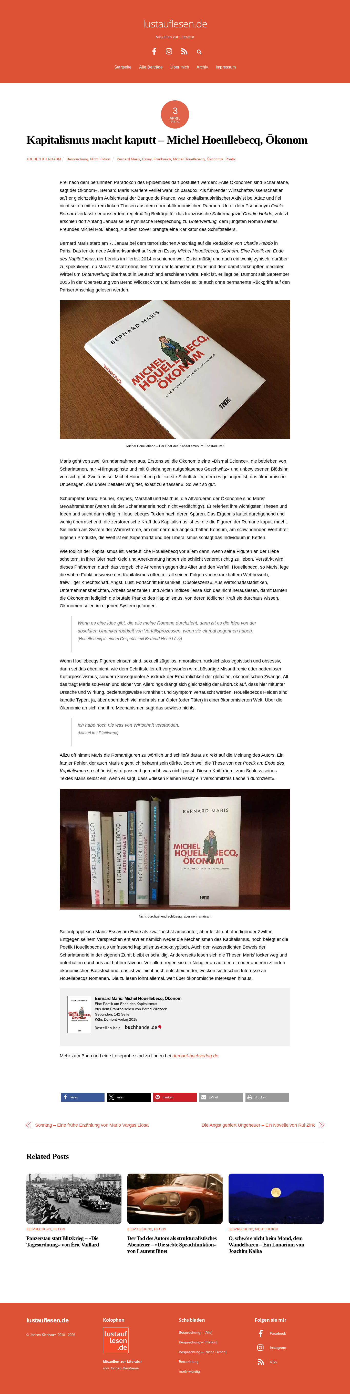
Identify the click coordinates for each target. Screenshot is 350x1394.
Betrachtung (189, 1362)
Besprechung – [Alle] (195, 1332)
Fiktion (59, 1229)
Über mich (179, 67)
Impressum (226, 67)
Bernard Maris (128, 159)
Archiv (202, 67)
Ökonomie (215, 159)
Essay (146, 159)
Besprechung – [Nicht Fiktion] (203, 1352)
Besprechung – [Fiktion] (198, 1342)
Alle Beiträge (151, 67)
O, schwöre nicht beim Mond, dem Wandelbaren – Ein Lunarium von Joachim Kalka (266, 1244)
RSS (273, 1362)
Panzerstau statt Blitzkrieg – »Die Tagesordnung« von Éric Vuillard (62, 1241)
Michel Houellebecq (189, 159)
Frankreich (162, 159)
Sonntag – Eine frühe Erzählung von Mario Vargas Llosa (92, 1125)
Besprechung (77, 159)
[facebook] (155, 51)
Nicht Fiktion (100, 159)
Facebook (277, 1333)
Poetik (230, 159)
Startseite (122, 67)
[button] (83, 1097)
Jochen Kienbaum (43, 159)
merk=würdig (189, 1371)
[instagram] (170, 51)
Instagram (277, 1348)
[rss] (185, 51)
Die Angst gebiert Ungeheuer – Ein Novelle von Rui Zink (258, 1125)
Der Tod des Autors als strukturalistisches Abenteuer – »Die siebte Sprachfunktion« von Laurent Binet (172, 1244)
